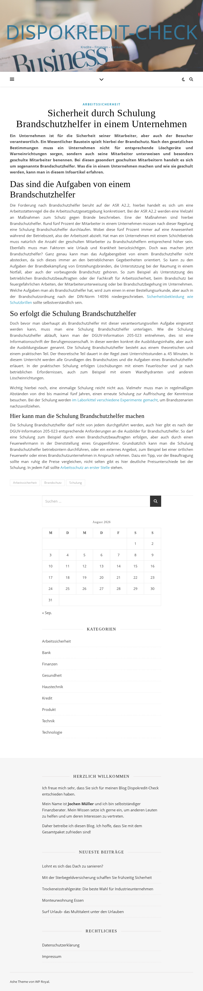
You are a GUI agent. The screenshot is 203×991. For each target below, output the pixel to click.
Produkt (49, 709)
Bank (46, 652)
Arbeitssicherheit (102, 104)
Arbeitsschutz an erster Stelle (85, 467)
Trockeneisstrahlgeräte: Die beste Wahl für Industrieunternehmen (97, 888)
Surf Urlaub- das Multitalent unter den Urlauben (83, 911)
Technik (48, 720)
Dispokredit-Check (101, 32)
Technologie (52, 732)
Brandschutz (53, 483)
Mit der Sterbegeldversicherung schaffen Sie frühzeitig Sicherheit (97, 877)
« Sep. (47, 612)
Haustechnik (52, 686)
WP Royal (42, 981)
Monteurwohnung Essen (63, 900)
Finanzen (49, 663)
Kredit (47, 698)
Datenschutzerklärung (60, 945)
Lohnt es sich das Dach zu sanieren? (72, 866)
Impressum (51, 956)
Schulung (75, 483)
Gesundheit (52, 675)
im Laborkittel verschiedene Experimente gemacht (115, 399)
